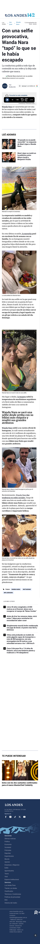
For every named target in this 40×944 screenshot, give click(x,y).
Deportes (8, 853)
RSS (6, 900)
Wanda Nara (16, 589)
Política (7, 841)
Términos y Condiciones (13, 894)
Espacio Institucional (12, 879)
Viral (6, 877)
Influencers (8, 592)
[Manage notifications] (35, 935)
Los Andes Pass (10, 885)
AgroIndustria (9, 871)
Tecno (7, 874)
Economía (8, 844)
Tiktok (15, 817)
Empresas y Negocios (12, 865)
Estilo (6, 868)
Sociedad (8, 847)
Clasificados (9, 891)
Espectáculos (9, 856)
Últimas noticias (10, 839)
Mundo (7, 859)
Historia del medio (11, 903)
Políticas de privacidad (12, 897)
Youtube (24, 817)
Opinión (7, 862)
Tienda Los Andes (11, 888)
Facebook (6, 817)
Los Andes (4, 23)
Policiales (8, 850)
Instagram (27, 589)
